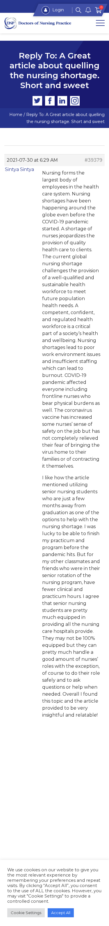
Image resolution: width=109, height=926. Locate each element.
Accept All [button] (60, 912)
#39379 (93, 160)
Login (57, 10)
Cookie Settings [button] (26, 912)
